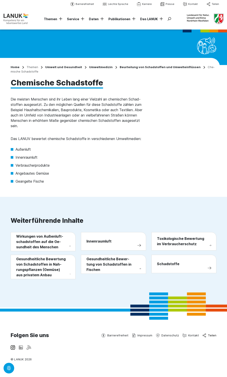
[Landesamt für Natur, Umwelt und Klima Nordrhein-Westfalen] (16, 19)
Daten (94, 19)
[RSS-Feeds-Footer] (29, 347)
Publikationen (119, 19)
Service (73, 19)
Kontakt (193, 4)
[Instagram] (13, 347)
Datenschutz (170, 335)
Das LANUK (149, 19)
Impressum (144, 335)
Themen (50, 19)
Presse (170, 4)
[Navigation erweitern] (60, 19)
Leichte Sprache (118, 4)
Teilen (215, 4)
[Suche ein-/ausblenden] (169, 19)
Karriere (147, 4)
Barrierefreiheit (85, 4)
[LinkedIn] (21, 347)
